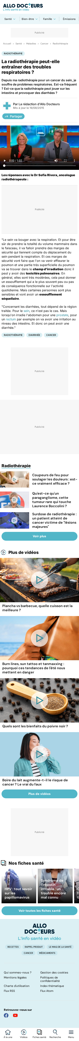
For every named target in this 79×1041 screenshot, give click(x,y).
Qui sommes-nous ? (17, 972)
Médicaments (47, 953)
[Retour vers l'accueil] (39, 7)
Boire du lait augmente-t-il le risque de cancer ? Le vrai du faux (35, 782)
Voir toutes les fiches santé (40, 911)
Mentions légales (15, 977)
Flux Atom (46, 991)
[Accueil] (39, 932)
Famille (47, 19)
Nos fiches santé (26, 863)
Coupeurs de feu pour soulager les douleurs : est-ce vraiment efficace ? (54, 479)
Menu (71, 1037)
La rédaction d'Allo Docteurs (39, 104)
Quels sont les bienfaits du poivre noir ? (35, 726)
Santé (8, 19)
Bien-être (28, 19)
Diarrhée (34, 335)
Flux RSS (9, 991)
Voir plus (39, 536)
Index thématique (52, 986)
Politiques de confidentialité (50, 979)
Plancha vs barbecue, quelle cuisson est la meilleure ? (37, 608)
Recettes (13, 946)
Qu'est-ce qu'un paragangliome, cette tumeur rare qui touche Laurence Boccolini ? (51, 499)
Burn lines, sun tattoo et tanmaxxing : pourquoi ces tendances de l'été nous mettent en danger (33, 668)
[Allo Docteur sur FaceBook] (6, 1015)
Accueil (7, 43)
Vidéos (23, 1037)
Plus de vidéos (23, 552)
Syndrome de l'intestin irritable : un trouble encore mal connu (53, 888)
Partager (16, 116)
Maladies (31, 43)
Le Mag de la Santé (60, 946)
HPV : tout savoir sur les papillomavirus (18, 893)
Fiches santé (39, 1037)
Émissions (69, 19)
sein (26, 311)
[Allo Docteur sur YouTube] (15, 1015)
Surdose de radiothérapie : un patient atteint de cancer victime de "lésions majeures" (54, 520)
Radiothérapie (60, 43)
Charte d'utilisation (17, 986)
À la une (8, 1037)
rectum (11, 319)
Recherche (55, 1037)
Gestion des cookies (54, 972)
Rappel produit (34, 946)
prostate (62, 315)
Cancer (44, 43)
